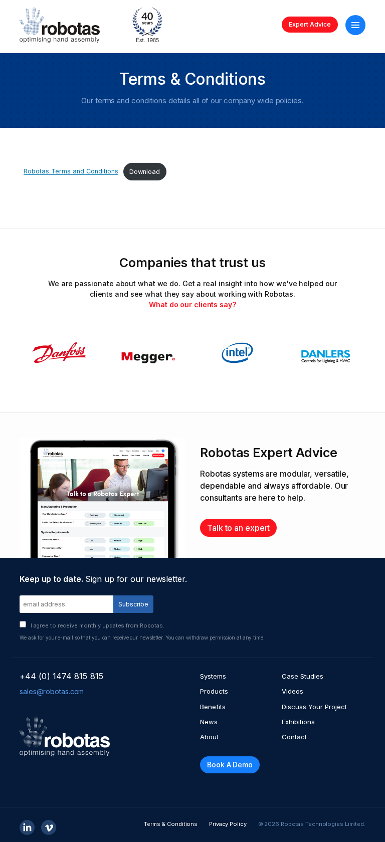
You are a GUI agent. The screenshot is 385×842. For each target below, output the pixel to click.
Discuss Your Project (314, 707)
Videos (292, 691)
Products (214, 691)
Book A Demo (230, 764)
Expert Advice (310, 24)
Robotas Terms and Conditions (71, 171)
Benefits (213, 707)
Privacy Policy (228, 823)
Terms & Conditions (171, 823)
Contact (294, 737)
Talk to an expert (238, 528)
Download (144, 171)
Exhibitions (298, 722)
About (209, 737)
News (209, 722)
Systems (213, 676)
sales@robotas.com (52, 691)
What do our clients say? (192, 304)
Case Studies (302, 676)
